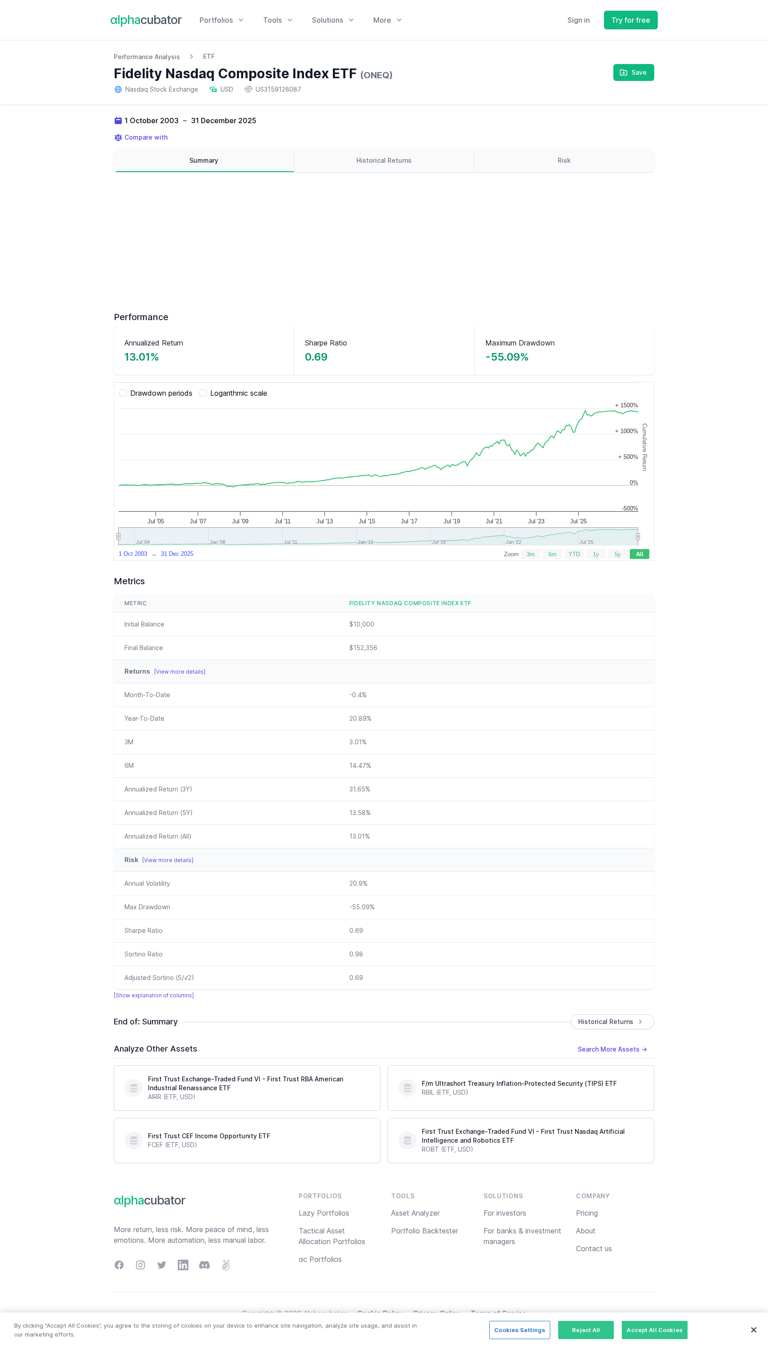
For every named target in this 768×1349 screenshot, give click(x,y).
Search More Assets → (612, 1049)
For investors (505, 1212)
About (586, 1230)
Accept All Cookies (654, 1329)
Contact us (594, 1248)
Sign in (579, 20)
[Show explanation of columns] (154, 995)
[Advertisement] (384, 241)
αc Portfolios (320, 1259)
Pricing (587, 1212)
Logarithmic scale (238, 393)
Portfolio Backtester (424, 1230)
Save (639, 72)
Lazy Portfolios (324, 1212)
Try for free (631, 20)
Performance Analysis (147, 56)
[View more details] (179, 671)
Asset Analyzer (415, 1212)
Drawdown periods (161, 393)
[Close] (754, 1330)
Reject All (586, 1329)
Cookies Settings (519, 1329)
